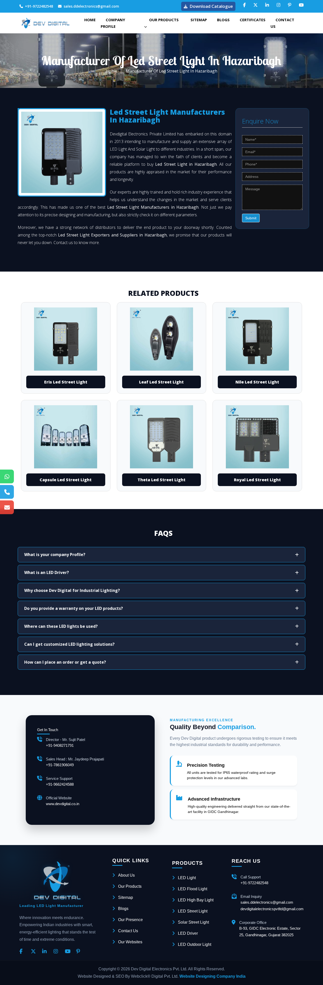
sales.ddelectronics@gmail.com (91, 6)
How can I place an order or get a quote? (65, 662)
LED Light (187, 878)
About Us (126, 875)
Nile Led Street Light (257, 382)
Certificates (252, 19)
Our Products (164, 19)
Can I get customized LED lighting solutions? (69, 644)
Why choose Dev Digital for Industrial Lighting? (72, 590)
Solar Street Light (193, 922)
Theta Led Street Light (161, 480)
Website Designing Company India (212, 976)
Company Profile (113, 23)
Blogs (223, 19)
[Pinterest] (80, 951)
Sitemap (199, 19)
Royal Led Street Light (257, 480)
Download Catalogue (211, 6)
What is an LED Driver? (46, 572)
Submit (250, 218)
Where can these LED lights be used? (61, 626)
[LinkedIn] (46, 951)
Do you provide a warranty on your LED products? (73, 608)
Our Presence (130, 920)
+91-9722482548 (39, 6)
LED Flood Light (192, 889)
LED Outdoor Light (194, 944)
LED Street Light (192, 911)
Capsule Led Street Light (66, 480)
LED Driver (188, 933)
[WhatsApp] (7, 476)
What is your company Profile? (54, 554)
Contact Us (282, 23)
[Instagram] (57, 951)
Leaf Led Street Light (161, 382)
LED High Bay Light (195, 900)
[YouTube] (68, 951)
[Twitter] (34, 951)
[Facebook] (23, 951)
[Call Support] (7, 492)
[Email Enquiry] (7, 507)
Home (90, 19)
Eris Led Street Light (65, 382)
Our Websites (130, 942)
